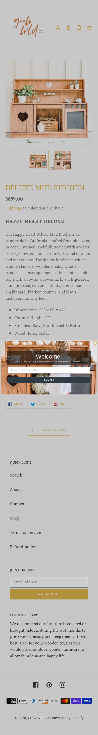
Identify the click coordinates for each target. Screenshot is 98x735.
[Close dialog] (95, 343)
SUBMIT (49, 379)
